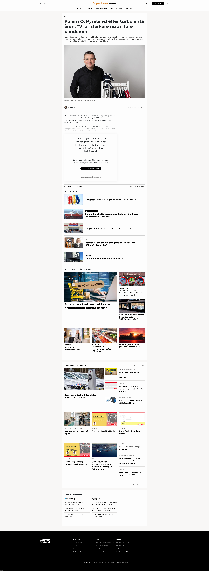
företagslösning (96, 177)
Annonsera (76, 549)
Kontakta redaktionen (122, 542)
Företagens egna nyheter (75, 366)
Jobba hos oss (120, 549)
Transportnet (88, 8)
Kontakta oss (120, 545)
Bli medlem (76, 545)
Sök (45, 3)
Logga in (99, 172)
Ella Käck (72, 107)
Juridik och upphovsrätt (101, 545)
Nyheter (78, 8)
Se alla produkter (78, 552)
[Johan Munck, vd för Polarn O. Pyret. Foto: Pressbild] (104, 71)
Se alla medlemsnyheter (138, 485)
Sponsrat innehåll (99, 552)
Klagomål (97, 549)
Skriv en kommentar (138, 186)
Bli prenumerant (77, 542)
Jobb (111, 8)
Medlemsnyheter (101, 8)
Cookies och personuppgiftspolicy (104, 542)
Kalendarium (129, 8)
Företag (119, 8)
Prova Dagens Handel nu (91, 168)
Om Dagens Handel (122, 552)
